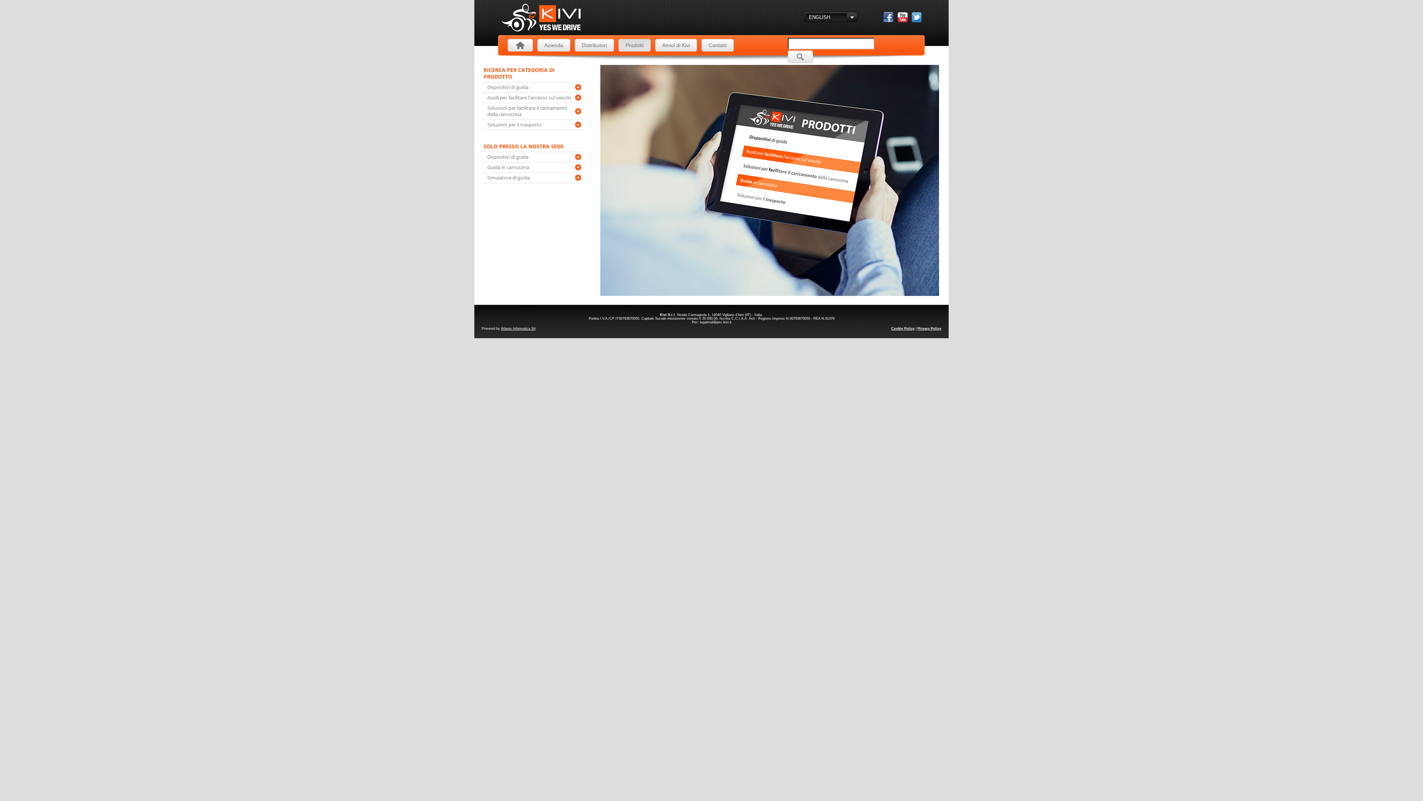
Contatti (718, 45)
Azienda (553, 45)
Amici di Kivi (676, 45)
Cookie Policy (903, 328)
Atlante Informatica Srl (518, 328)
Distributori (594, 45)
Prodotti (635, 45)
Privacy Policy (929, 328)
